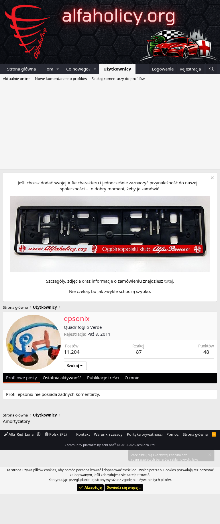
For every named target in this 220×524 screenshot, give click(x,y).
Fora (48, 69)
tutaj (168, 281)
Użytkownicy (117, 69)
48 (206, 352)
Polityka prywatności (144, 434)
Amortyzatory (16, 421)
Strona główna (21, 69)
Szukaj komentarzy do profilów (118, 78)
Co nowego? (78, 69)
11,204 (72, 352)
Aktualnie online (16, 78)
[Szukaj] (211, 69)
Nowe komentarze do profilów (61, 78)
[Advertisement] (110, 126)
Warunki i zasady (108, 434)
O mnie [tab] (132, 377)
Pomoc (172, 434)
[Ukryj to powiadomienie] (211, 178)
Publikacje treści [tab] (103, 377)
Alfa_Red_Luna (21, 434)
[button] (58, 69)
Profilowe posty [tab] (21, 377)
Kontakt (83, 434)
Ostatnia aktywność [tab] (62, 377)
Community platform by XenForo (110, 445)
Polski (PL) (57, 434)
